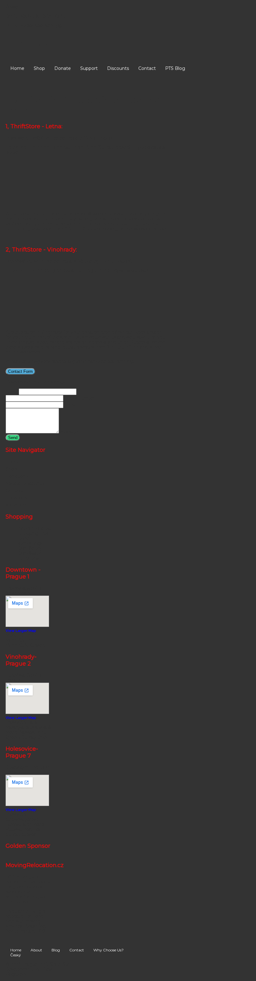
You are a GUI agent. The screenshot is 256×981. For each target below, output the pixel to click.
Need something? (30, 541)
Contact (147, 68)
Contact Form (20, 371)
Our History (30, 548)
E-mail (71, 404)
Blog (56, 950)
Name (11, 391)
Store (33, 43)
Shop (39, 68)
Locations (16, 497)
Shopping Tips (33, 533)
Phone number (80, 398)
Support (89, 68)
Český (12, 6)
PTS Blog (175, 68)
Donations (17, 476)
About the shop (34, 528)
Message (69, 431)
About (36, 950)
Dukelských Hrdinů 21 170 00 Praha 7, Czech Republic (61, 137)
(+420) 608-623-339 (41, 25)
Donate (62, 68)
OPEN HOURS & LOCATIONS (36, 16)
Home (17, 68)
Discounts (118, 68)
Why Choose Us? (108, 950)
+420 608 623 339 (115, 361)
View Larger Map (21, 630)
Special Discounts (25, 483)
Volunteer (16, 505)
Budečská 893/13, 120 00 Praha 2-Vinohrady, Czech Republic (70, 261)
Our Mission (30, 553)
